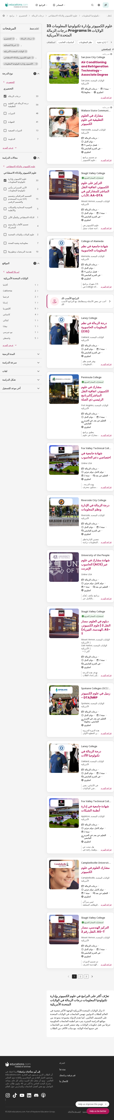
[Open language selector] (99, 5)
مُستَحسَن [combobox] (106, 49)
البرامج (42, 5)
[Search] (92, 5)
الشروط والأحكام (74, 1111)
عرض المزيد (8, 147)
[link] (92, 976)
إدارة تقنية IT (102, 42)
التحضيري (10, 82)
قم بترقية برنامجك (67, 1075)
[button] (9, 38)
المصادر (59, 5)
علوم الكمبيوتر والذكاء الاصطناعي (20, 166)
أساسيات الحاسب (66, 42)
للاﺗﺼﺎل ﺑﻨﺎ (63, 1081)
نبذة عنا (62, 1069)
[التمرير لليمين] (109, 15)
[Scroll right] (111, 42)
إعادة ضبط (34, 28)
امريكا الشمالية (12, 271)
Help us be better (98, 1111)
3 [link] (86, 976)
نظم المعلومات (85, 42)
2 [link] (80, 976)
